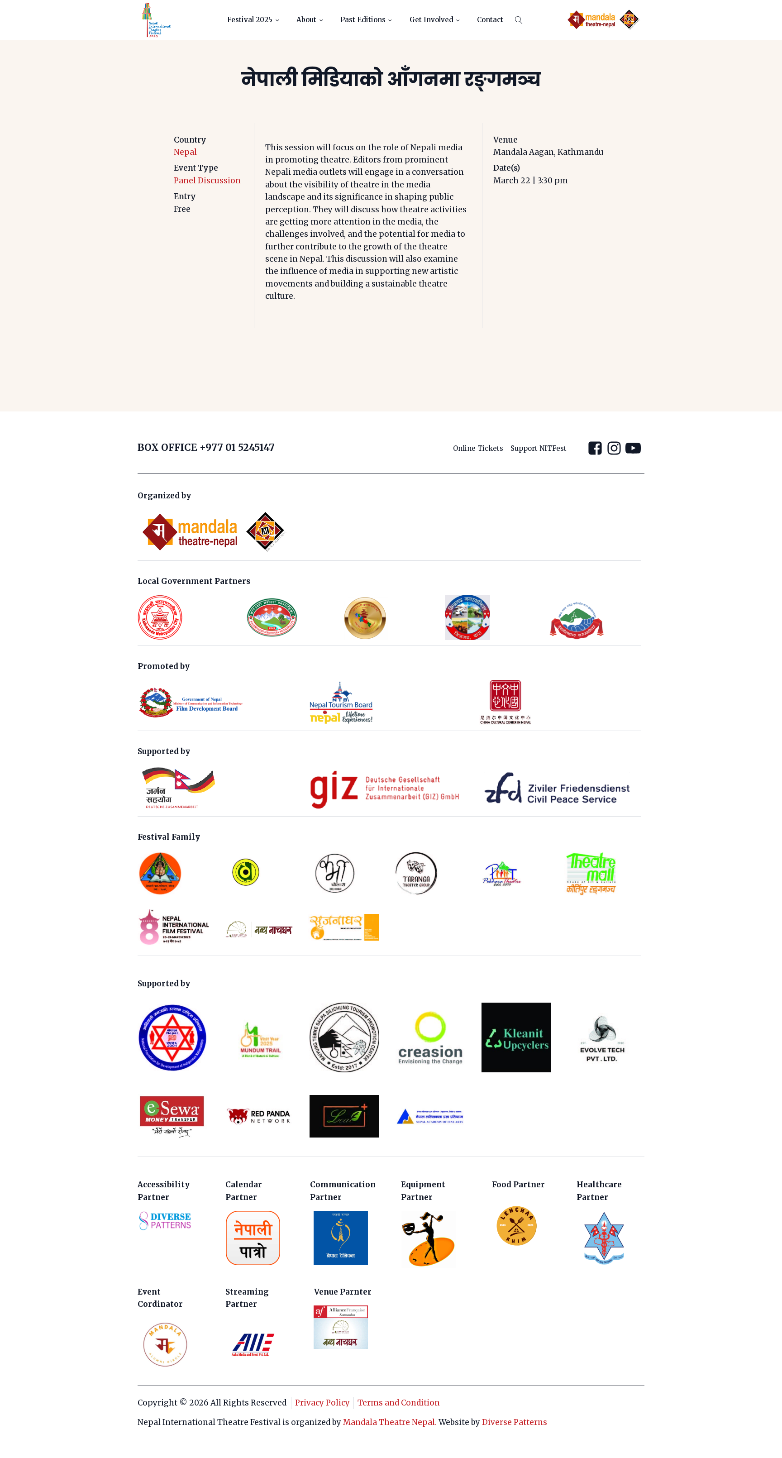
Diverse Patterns (514, 1422)
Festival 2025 (249, 19)
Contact (490, 19)
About (306, 19)
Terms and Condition (399, 1403)
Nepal (185, 152)
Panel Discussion (207, 181)
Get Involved (431, 19)
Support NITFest (538, 448)
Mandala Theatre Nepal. (390, 1422)
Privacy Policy (322, 1403)
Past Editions (363, 19)
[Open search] (518, 20)
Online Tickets (478, 448)
